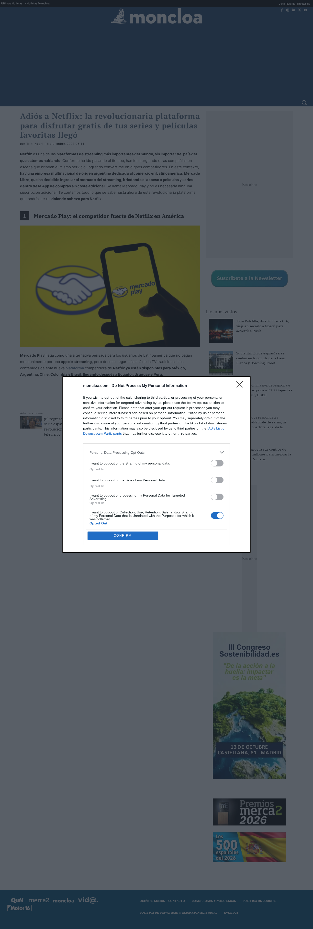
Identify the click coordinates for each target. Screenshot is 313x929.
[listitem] (156, 452)
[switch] (217, 463)
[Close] (241, 386)
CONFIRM (123, 535)
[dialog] (156, 464)
